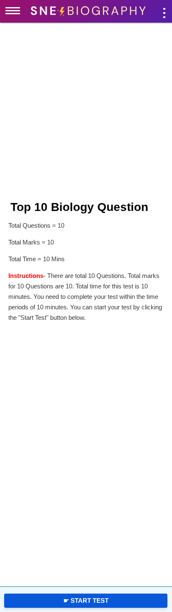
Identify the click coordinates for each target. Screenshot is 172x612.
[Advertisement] (44, 159)
